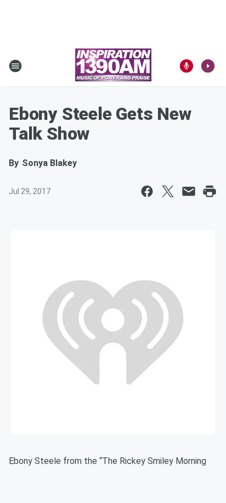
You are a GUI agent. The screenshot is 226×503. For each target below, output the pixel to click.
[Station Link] (113, 66)
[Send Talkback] (186, 66)
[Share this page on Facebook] (147, 191)
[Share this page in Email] (188, 191)
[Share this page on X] (168, 191)
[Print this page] (209, 191)
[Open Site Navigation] (15, 66)
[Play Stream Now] (207, 66)
